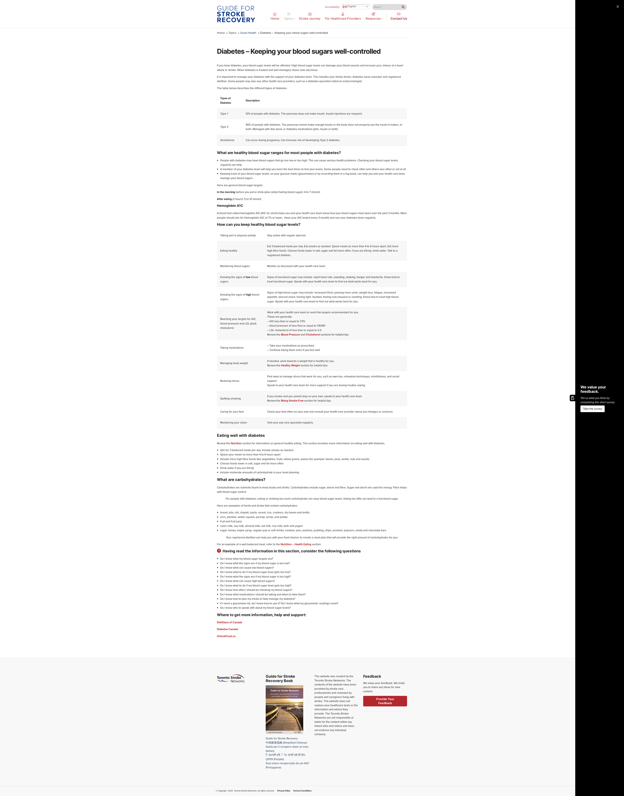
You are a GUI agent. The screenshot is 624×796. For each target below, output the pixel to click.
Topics (288, 18)
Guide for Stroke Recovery (282, 738)
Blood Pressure (290, 335)
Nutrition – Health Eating (296, 544)
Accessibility (332, 7)
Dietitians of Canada (229, 622)
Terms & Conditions (302, 790)
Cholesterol (313, 335)
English (351, 6)
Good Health (248, 33)
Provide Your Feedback (385, 701)
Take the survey (592, 409)
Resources (373, 18)
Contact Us (398, 18)
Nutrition (236, 443)
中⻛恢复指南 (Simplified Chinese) (286, 743)
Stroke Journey (309, 18)
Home (275, 18)
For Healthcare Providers (343, 18)
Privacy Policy (283, 790)
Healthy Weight (290, 365)
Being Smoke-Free (292, 401)
